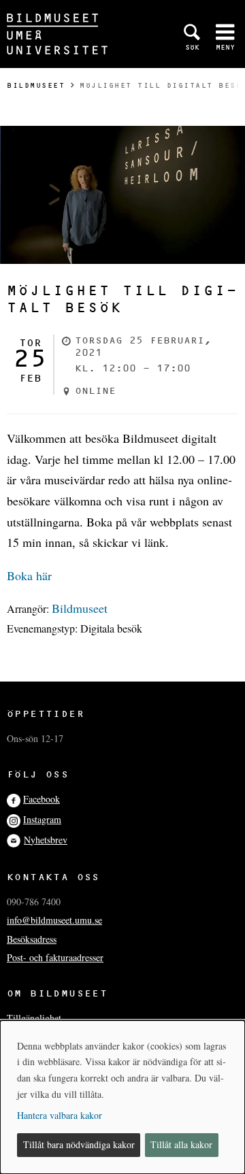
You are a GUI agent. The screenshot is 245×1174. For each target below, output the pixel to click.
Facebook (41, 798)
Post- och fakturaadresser (55, 957)
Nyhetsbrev (45, 839)
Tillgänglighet (34, 1017)
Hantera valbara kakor (59, 1115)
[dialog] (122, 1097)
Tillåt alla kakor (181, 1144)
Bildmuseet (36, 85)
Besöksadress (31, 939)
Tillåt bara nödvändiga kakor (79, 1144)
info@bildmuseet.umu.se (54, 919)
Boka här (29, 575)
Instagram (42, 819)
